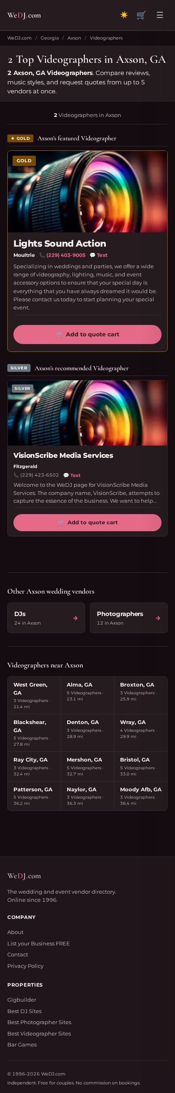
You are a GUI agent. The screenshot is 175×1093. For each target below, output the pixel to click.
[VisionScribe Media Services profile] (87, 413)
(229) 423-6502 (39, 475)
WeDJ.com (19, 38)
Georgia (50, 38)
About (15, 932)
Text (98, 255)
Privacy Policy (25, 966)
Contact (17, 954)
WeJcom (24, 15)
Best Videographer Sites (39, 1033)
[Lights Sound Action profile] (87, 191)
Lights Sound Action (59, 243)
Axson (74, 38)
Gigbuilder (21, 999)
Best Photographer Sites (39, 1022)
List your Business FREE (38, 943)
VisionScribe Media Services (63, 455)
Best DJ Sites (24, 1011)
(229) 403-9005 (65, 255)
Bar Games (22, 1044)
